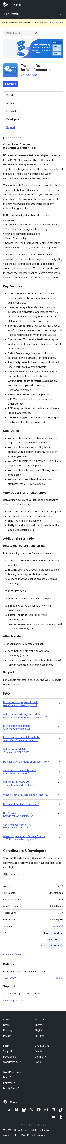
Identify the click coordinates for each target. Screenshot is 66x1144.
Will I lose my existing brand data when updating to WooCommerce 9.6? (25, 716)
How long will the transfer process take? (26, 761)
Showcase (40, 1019)
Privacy (7, 1035)
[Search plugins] (36, 33)
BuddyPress (11, 1088)
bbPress (9, 1082)
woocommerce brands (51, 945)
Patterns (39, 1035)
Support (10, 127)
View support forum (14, 1000)
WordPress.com (13, 1072)
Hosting (7, 1030)
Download (10, 83)
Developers (9, 1056)
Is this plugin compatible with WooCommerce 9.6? (17, 727)
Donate (40, 1056)
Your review (9, 977)
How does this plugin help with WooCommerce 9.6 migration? (20, 704)
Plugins (38, 1030)
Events (38, 1051)
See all (59, 977)
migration (57, 933)
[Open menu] (61, 4)
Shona (13, 1102)
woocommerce (55, 939)
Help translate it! (57, 22)
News (6, 1024)
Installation (12, 111)
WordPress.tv (12, 1061)
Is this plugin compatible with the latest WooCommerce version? (21, 739)
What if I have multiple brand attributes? (25, 794)
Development (13, 119)
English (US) (57, 926)
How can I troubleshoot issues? (21, 804)
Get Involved (42, 1045)
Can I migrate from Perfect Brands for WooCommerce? (18, 814)
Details (10, 95)
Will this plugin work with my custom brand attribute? (18, 783)
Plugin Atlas (31, 74)
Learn (6, 1045)
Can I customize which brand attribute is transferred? (19, 772)
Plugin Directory (11, 14)
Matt (7, 1077)
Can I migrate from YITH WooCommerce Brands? (17, 826)
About (6, 1019)
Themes (39, 1024)
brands (47, 933)
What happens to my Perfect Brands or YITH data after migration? (24, 838)
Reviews (11, 103)
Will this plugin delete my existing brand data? (16, 750)
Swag (39, 1061)
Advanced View (12, 954)
